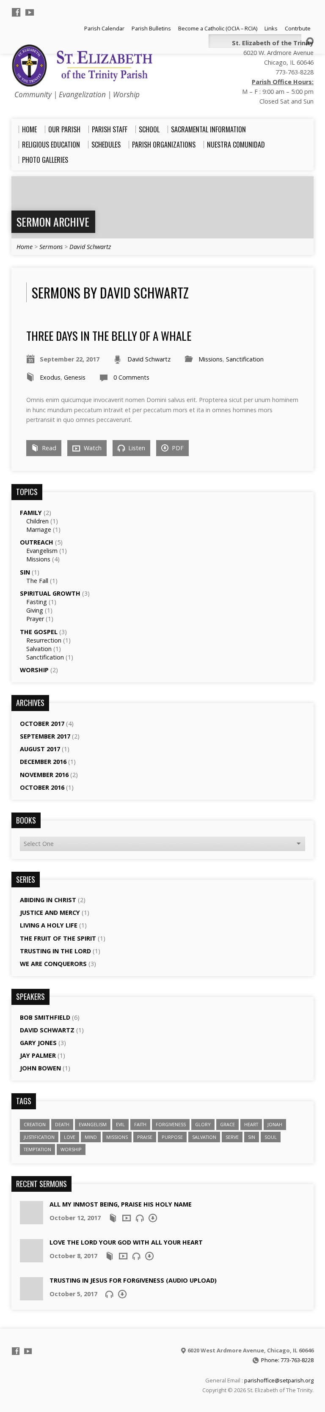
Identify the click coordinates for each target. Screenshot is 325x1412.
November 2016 (44, 775)
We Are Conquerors (53, 964)
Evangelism (42, 551)
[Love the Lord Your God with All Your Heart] (31, 1258)
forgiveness (171, 1124)
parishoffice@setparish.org (279, 1380)
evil (120, 1124)
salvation (204, 1137)
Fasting (36, 602)
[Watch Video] (126, 1218)
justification (39, 1137)
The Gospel (39, 632)
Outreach (36, 542)
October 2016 (42, 787)
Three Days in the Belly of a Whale (108, 335)
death (62, 1124)
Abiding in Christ (48, 900)
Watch (92, 448)
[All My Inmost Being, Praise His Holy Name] (31, 1220)
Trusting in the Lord (55, 951)
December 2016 (43, 762)
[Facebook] (16, 12)
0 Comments (131, 377)
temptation (37, 1149)
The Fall (37, 581)
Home (25, 247)
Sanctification (245, 359)
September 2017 (45, 736)
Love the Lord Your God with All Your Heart (126, 1242)
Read (48, 448)
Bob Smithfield (45, 1017)
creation (35, 1124)
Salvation (39, 649)
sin (251, 1137)
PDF (177, 448)
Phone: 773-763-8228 (287, 1360)
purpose (172, 1137)
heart (251, 1124)
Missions (210, 359)
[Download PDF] (153, 1218)
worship (71, 1149)
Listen (136, 448)
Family (31, 513)
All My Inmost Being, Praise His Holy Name (121, 1204)
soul (270, 1137)
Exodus (50, 377)
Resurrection (43, 640)
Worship (34, 670)
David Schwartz (90, 247)
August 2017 (40, 749)
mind (91, 1137)
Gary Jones (38, 1043)
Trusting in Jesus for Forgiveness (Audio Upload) (133, 1280)
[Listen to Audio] (139, 1218)
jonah (274, 1124)
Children (37, 521)
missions (117, 1137)
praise (144, 1137)
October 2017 (42, 724)
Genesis (74, 377)
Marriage (38, 529)
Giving (34, 610)
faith (140, 1124)
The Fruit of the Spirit (58, 938)
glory (203, 1124)
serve (232, 1137)
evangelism (93, 1124)
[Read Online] (113, 1218)
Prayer (35, 619)
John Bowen (40, 1068)
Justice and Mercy (50, 912)
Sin (25, 572)
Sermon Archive (53, 221)
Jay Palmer (38, 1055)
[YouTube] (29, 12)
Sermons (51, 247)
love (69, 1137)
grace (227, 1124)
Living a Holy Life (48, 925)
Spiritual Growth (50, 593)
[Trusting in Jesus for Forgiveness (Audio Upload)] (31, 1296)
